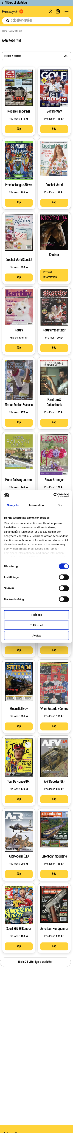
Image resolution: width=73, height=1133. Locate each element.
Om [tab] (60, 504)
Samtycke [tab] (13, 504)
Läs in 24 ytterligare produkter (35, 962)
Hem (4, 30)
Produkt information (50, 275)
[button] (50, 11)
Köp (19, 129)
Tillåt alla (36, 614)
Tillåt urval (36, 625)
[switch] (64, 577)
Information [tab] (36, 504)
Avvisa (36, 635)
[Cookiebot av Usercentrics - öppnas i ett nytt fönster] (53, 495)
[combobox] (36, 20)
